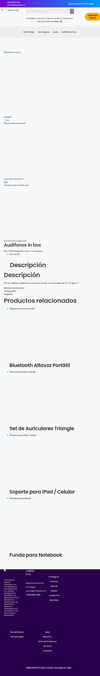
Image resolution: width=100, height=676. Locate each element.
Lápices (49, 18)
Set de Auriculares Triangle (41, 428)
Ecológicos (31, 18)
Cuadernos (67, 18)
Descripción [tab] (28, 265)
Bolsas (57, 18)
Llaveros (41, 18)
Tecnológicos (43, 32)
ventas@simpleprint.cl (36, 591)
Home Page (28, 32)
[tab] (52, 254)
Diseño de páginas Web (59, 667)
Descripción (14, 254)
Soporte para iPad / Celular (42, 491)
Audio (55, 32)
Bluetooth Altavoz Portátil (39, 365)
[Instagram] (11, 622)
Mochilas (41, 21)
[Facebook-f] (6, 622)
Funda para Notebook (35, 555)
